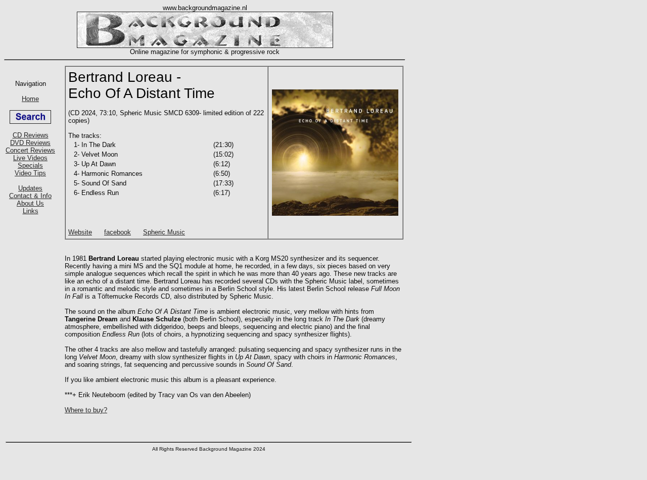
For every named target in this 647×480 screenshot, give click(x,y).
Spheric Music (164, 232)
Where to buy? (86, 410)
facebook (117, 232)
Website (80, 232)
